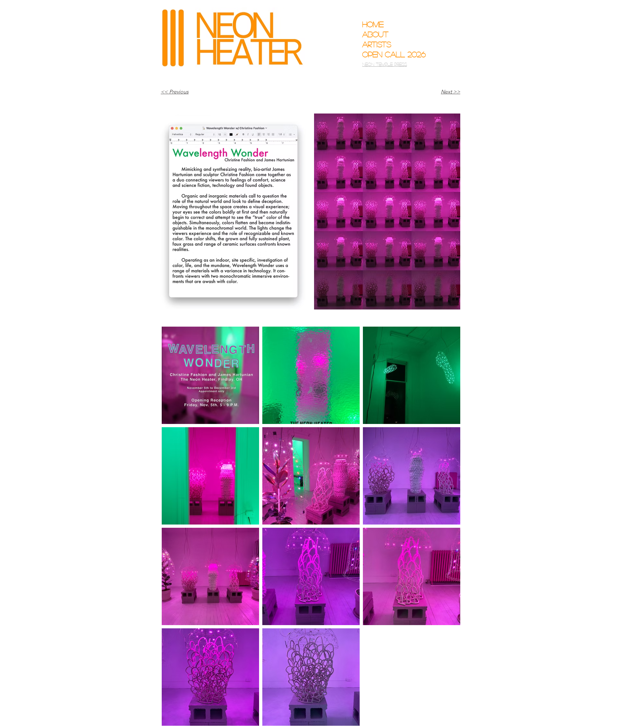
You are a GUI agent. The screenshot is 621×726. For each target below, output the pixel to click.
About (375, 34)
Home (373, 24)
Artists (376, 44)
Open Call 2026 (389, 54)
